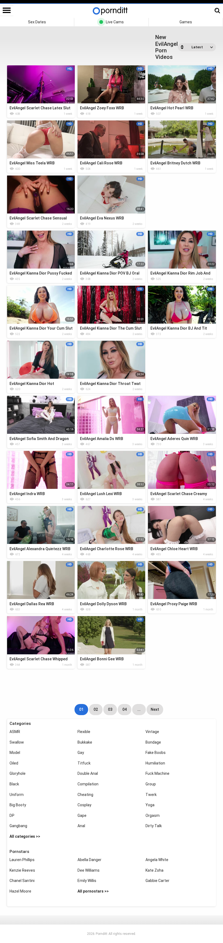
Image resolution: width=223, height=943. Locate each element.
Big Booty (18, 805)
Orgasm (152, 815)
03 (110, 709)
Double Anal (88, 773)
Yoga (149, 805)
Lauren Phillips (22, 860)
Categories (20, 723)
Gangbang (18, 826)
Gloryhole (18, 773)
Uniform (17, 794)
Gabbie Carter (157, 880)
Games (185, 22)
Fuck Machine (157, 773)
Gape (82, 815)
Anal (81, 826)
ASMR (15, 731)
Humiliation (155, 763)
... (139, 709)
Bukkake (85, 742)
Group (150, 784)
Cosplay (84, 805)
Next (155, 709)
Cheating (85, 794)
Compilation (88, 784)
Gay (81, 752)
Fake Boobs (155, 752)
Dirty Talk (153, 826)
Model (15, 752)
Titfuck (84, 763)
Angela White (156, 860)
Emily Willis (87, 880)
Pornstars (19, 851)
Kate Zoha (154, 870)
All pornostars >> (93, 891)
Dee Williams (89, 870)
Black (14, 784)
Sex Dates (37, 22)
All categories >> (25, 836)
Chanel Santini (22, 880)
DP (12, 815)
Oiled (14, 763)
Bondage (153, 742)
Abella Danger (89, 860)
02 (96, 709)
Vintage (152, 731)
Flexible (84, 731)
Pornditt (101, 934)
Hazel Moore (20, 891)
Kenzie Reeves (22, 870)
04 (124, 709)
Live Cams (115, 22)
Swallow (17, 742)
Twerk (151, 794)
